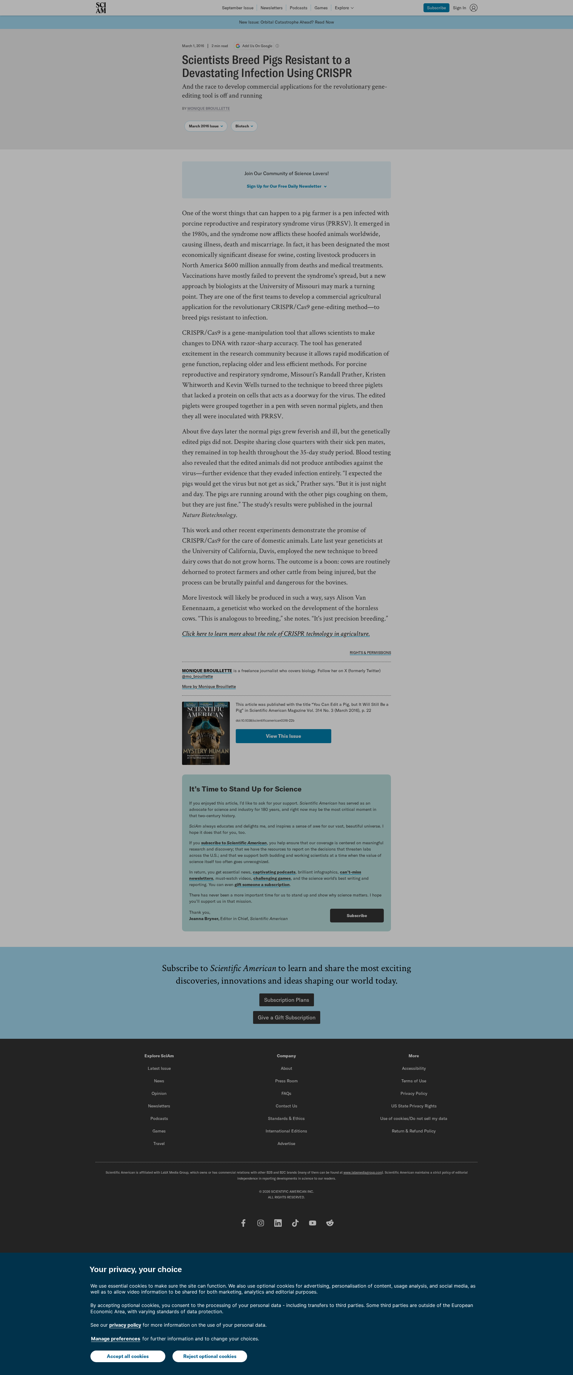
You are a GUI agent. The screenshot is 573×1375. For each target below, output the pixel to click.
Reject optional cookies (209, 1356)
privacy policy (125, 1325)
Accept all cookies (128, 1356)
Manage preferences (115, 1339)
